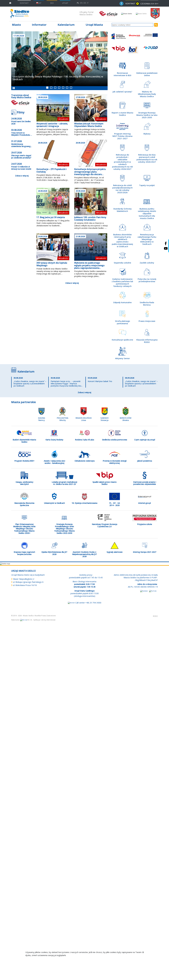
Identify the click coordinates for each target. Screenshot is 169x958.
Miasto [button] (16, 24)
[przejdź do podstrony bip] (119, 51)
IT (88, 3)
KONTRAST (131, 3)
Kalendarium (66, 24)
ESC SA (29, 620)
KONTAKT (24, 3)
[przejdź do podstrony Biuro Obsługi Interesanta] (135, 51)
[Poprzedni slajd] (12, 63)
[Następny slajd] (103, 63)
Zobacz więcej (22, 175)
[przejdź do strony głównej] (10, 2)
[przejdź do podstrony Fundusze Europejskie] (119, 38)
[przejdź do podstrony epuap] (151, 51)
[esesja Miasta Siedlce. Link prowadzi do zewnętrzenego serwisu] (108, 13)
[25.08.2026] (90, 201)
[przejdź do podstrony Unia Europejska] (151, 38)
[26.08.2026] (52, 153)
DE (84, 3)
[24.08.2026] (52, 246)
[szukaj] (156, 25)
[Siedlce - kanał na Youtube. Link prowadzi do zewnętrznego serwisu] (166, 248)
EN (81, 3)
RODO (155, 616)
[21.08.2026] (90, 246)
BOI (52, 3)
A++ (156, 4)
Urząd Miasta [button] (94, 24)
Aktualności (63, 119)
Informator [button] (39, 24)
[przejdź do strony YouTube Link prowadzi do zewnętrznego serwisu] (152, 590)
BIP (39, 3)
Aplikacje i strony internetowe (44, 620)
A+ (153, 4)
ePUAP (65, 3)
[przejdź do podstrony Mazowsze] (135, 38)
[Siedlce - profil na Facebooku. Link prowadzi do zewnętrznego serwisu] (166, 243)
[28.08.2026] (52, 107)
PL (78, 3)
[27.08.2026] (90, 107)
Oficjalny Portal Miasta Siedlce (86, 13)
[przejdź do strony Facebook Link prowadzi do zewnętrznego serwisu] (144, 590)
